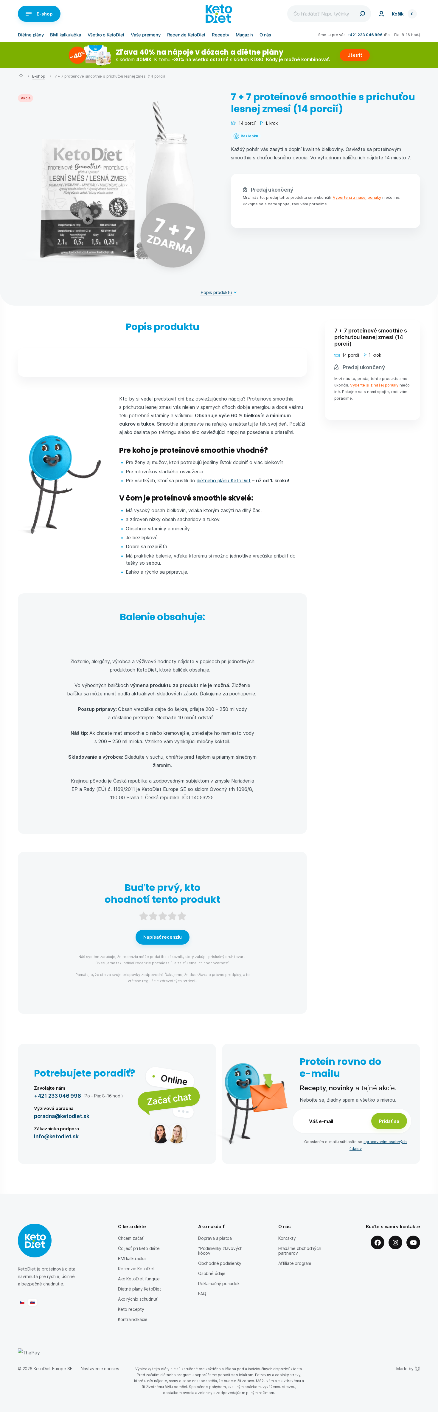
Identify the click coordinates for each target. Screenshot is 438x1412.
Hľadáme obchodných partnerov (299, 1250)
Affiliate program (294, 1263)
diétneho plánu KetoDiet (224, 480)
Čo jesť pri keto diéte (139, 1248)
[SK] (32, 1302)
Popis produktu (216, 292)
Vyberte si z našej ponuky (357, 197)
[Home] (21, 76)
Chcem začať (131, 1238)
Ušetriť (354, 55)
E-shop (45, 14)
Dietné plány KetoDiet (139, 1289)
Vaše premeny (146, 35)
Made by (405, 1368)
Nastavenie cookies (100, 1368)
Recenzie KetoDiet (186, 35)
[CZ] (22, 1302)
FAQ (202, 1293)
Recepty (220, 35)
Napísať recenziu (162, 937)
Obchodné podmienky (219, 1263)
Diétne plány (31, 35)
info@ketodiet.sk (56, 1136)
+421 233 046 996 (365, 34)
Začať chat (169, 1099)
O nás (265, 35)
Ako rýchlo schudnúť (137, 1299)
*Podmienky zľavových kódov (220, 1250)
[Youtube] (413, 1242)
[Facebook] (377, 1242)
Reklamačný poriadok (218, 1283)
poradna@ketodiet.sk (61, 1116)
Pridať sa (389, 1121)
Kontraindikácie (132, 1319)
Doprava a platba (215, 1238)
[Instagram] (395, 1242)
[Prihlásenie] (381, 13)
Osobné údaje (212, 1273)
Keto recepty (131, 1309)
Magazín (244, 35)
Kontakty (287, 1238)
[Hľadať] (362, 13)
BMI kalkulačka (65, 35)
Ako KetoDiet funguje (139, 1279)
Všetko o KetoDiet (106, 35)
